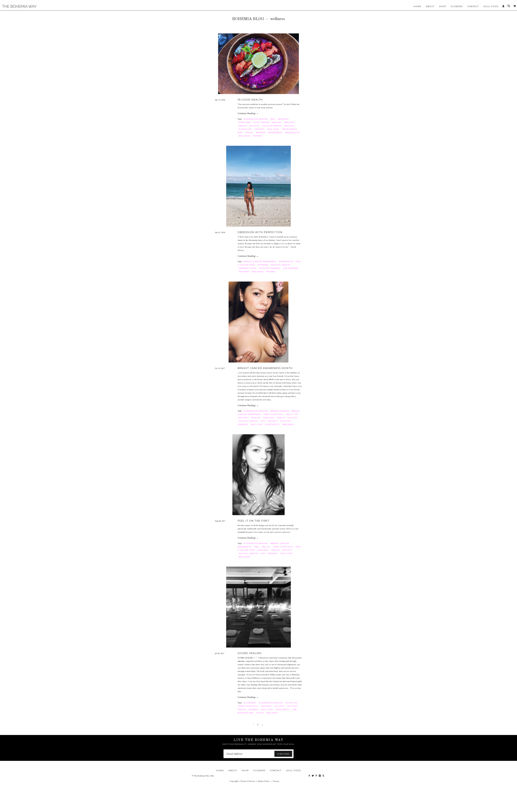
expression (286, 261)
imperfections (247, 268)
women (257, 136)
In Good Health (250, 99)
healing (276, 122)
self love (273, 129)
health (243, 126)
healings (289, 122)
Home (417, 6)
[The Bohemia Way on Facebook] (309, 776)
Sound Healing (250, 653)
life (263, 421)
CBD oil (266, 547)
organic (259, 129)
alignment (250, 703)
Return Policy (264, 781)
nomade (253, 709)
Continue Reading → (248, 113)
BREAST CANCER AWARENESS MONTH (265, 368)
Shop (442, 6)
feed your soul (273, 414)
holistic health (272, 126)
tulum (260, 713)
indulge (289, 126)
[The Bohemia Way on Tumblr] (323, 776)
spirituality (272, 424)
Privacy (276, 781)
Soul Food (490, 6)
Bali (273, 119)
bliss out (292, 703)
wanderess (275, 132)
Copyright (234, 781)
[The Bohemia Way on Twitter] (313, 776)
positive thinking (269, 268)
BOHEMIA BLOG (248, 19)
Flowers (457, 6)
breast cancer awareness (260, 261)
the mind (244, 271)
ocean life (245, 129)
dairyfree (245, 122)
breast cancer (280, 411)
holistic (254, 126)
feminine (263, 265)
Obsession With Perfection (260, 232)
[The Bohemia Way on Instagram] (320, 776)
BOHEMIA (283, 119)
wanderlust (292, 132)
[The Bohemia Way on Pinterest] (316, 776)
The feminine (290, 268)
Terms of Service (247, 781)
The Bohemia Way (201, 776)
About (430, 6)
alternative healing (256, 119)
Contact (473, 6)
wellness (244, 136)
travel (249, 132)
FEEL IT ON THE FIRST (254, 520)
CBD (256, 547)
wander (261, 132)
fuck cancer (261, 122)
